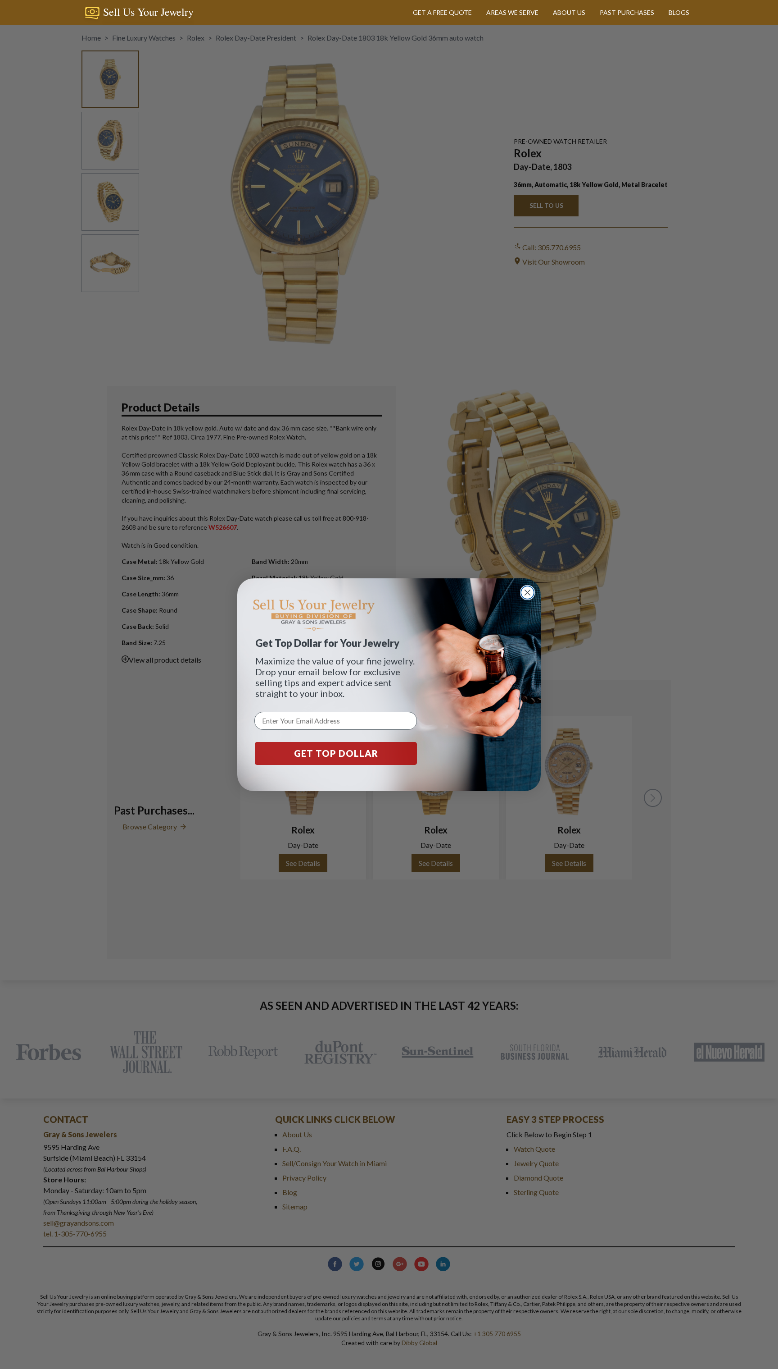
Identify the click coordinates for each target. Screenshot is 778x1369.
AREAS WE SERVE (512, 12)
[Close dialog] (527, 592)
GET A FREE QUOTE (442, 12)
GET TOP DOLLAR (336, 753)
